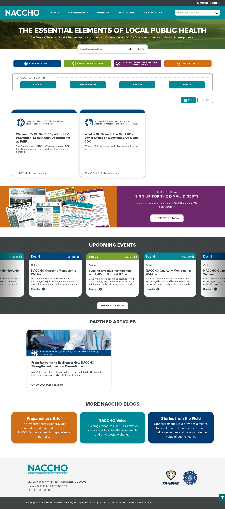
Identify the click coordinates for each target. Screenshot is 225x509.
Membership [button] (78, 12)
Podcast (137, 84)
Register (36, 289)
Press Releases (87, 84)
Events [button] (103, 12)
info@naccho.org (58, 485)
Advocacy (38, 84)
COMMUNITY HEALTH (39, 63)
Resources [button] (153, 12)
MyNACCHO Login (208, 3)
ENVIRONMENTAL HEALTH (90, 63)
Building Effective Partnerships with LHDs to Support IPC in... (109, 272)
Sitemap (148, 503)
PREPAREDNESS (191, 63)
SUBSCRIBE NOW (167, 218)
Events (187, 84)
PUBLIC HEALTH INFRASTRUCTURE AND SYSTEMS (140, 63)
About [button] (54, 12)
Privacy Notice (136, 503)
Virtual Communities (117, 503)
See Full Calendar (112, 305)
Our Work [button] (126, 12)
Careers (102, 503)
